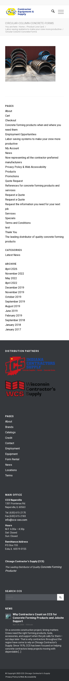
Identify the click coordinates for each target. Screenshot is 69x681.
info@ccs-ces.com (16, 519)
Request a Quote (15, 194)
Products (10, 171)
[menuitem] (51, 11)
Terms (9, 475)
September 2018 (15, 320)
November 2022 (14, 273)
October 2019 (13, 296)
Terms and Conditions (18, 222)
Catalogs (10, 432)
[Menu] (59, 11)
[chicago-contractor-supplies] (28, 11)
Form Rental (12, 459)
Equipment (11, 454)
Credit (8, 437)
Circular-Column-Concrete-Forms (29, 23)
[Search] (51, 11)
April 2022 (11, 283)
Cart (7, 115)
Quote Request (14, 181)
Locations (11, 470)
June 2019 (11, 310)
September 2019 (15, 301)
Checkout (10, 120)
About (8, 111)
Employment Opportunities (20, 134)
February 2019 (13, 315)
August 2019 (12, 306)
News (8, 153)
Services (10, 213)
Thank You (11, 232)
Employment (12, 448)
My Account (12, 148)
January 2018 (13, 324)
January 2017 (13, 329)
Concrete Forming (51, 567)
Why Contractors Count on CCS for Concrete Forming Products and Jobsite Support (38, 618)
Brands (9, 427)
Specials (10, 218)
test (7, 227)
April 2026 (11, 269)
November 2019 (14, 292)
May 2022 (11, 278)
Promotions (12, 176)
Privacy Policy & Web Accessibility (25, 167)
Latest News (12, 255)
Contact (9, 443)
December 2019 (14, 287)
